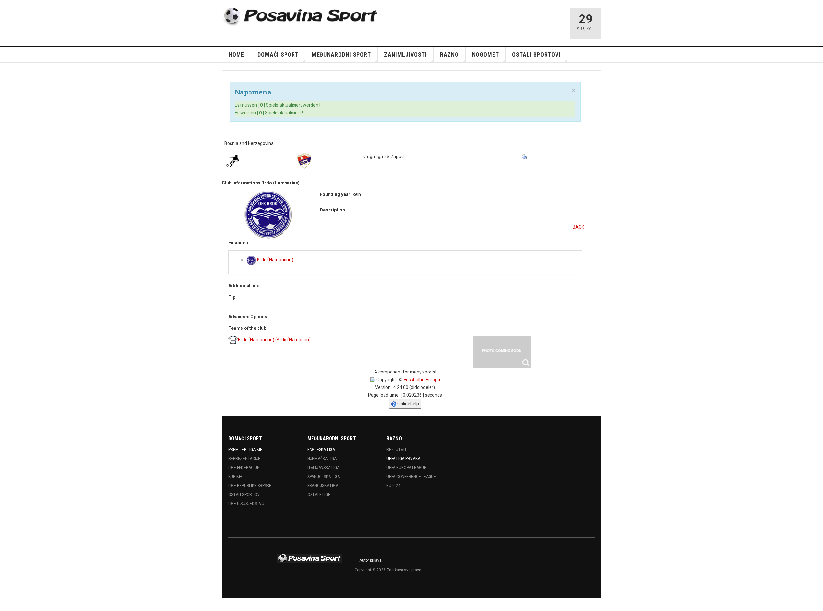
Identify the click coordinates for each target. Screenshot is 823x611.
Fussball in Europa (422, 379)
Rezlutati (396, 449)
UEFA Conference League (411, 476)
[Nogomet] (232, 161)
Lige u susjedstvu (246, 503)
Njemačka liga (322, 458)
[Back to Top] (6, 604)
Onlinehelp (407, 403)
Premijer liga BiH (245, 449)
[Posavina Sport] (301, 17)
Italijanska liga (323, 467)
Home (236, 54)
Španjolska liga (323, 476)
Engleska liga (321, 449)
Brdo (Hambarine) (274, 259)
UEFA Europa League (406, 467)
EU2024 (393, 485)
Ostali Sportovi (244, 494)
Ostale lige (318, 494)
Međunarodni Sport (341, 54)
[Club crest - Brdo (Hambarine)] (268, 215)
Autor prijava (370, 560)
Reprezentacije (244, 458)
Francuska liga (322, 485)
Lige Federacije (243, 467)
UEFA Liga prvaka (403, 458)
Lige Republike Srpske (249, 485)
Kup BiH (235, 476)
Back (578, 226)
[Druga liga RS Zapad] (304, 161)
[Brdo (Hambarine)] (502, 352)
